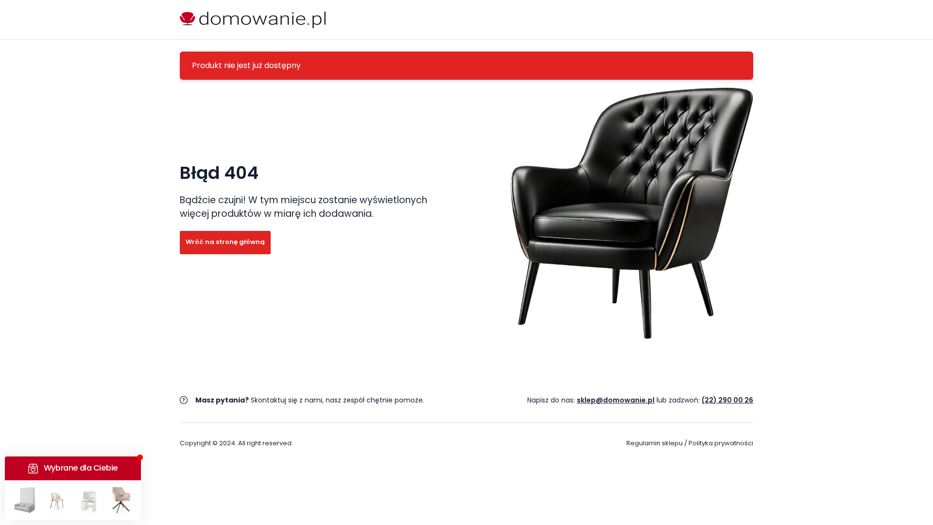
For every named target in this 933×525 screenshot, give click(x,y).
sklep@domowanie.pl (616, 400)
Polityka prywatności (721, 443)
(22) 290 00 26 (727, 400)
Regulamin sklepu (654, 443)
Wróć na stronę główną (225, 241)
